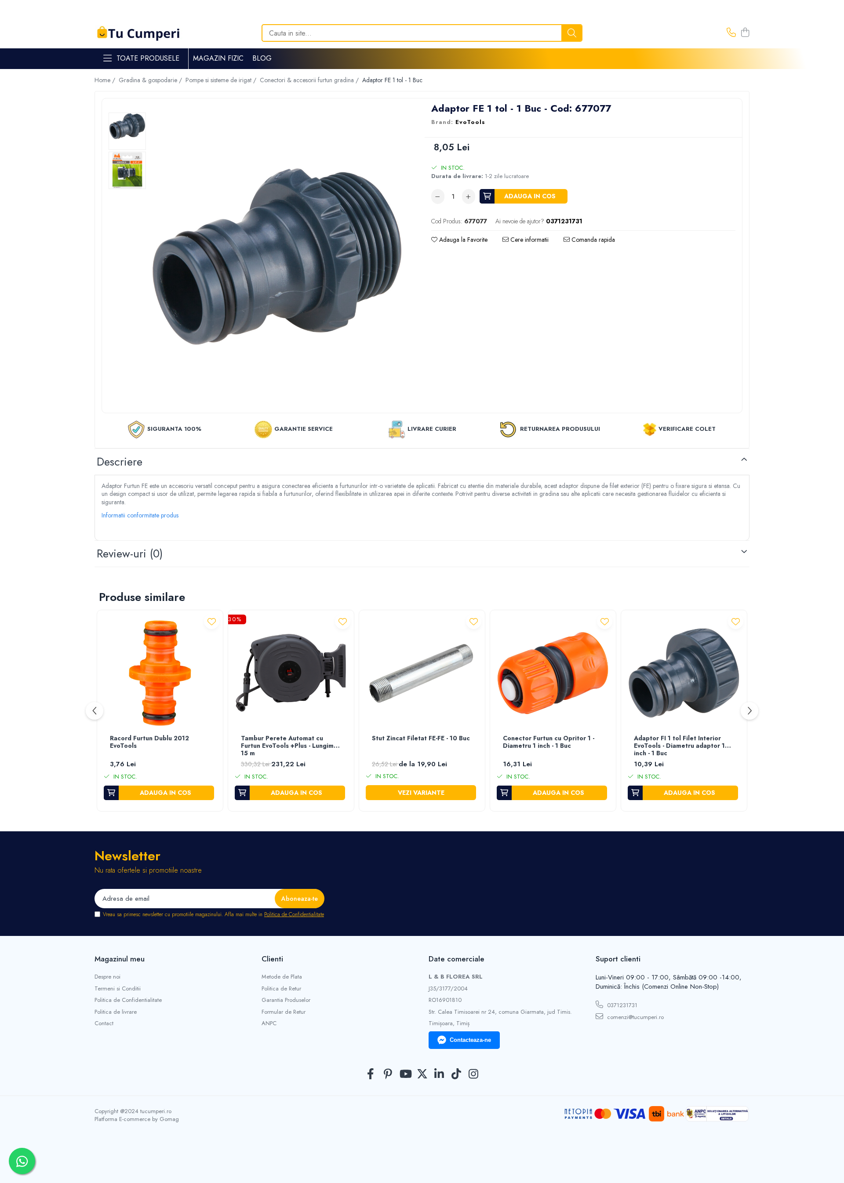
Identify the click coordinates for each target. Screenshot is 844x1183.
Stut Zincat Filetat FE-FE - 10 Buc (421, 739)
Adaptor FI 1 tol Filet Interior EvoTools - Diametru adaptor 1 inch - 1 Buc (679, 746)
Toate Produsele (147, 58)
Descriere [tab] (119, 461)
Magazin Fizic (218, 58)
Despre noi (107, 977)
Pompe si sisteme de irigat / (222, 80)
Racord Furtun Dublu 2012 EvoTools (149, 742)
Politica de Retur (281, 989)
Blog (262, 58)
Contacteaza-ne (470, 1040)
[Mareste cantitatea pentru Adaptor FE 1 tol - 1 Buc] (468, 196)
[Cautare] (571, 33)
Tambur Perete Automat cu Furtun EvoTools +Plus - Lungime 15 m (289, 746)
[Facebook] (370, 1074)
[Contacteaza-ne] (731, 33)
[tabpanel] (277, 257)
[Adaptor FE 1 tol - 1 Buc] (277, 257)
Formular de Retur (284, 1012)
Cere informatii (529, 239)
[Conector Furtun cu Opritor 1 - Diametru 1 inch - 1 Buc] (553, 673)
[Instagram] (473, 1074)
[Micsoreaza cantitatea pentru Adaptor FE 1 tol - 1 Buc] (437, 196)
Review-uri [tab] (130, 553)
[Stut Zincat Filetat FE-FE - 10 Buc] (422, 673)
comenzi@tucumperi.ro (634, 1017)
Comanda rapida (592, 239)
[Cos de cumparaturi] (744, 33)
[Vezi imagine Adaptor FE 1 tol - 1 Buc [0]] (127, 126)
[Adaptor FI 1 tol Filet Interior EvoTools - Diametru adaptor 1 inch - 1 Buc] (684, 673)
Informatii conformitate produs (140, 515)
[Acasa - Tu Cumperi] (138, 33)
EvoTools (470, 122)
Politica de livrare (116, 1012)
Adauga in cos (530, 196)
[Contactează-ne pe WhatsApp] (22, 1161)
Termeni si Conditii (118, 989)
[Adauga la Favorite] (211, 621)
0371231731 (621, 1005)
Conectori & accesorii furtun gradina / (310, 80)
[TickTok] (456, 1074)
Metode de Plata (282, 977)
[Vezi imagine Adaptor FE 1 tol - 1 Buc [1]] (127, 170)
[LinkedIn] (439, 1074)
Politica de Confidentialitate (294, 914)
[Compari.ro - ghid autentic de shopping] (421, 1162)
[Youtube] (405, 1074)
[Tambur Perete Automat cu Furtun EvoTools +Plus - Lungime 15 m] (291, 673)
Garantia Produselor (286, 1000)
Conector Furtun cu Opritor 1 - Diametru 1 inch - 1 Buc (548, 742)
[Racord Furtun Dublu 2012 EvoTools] (160, 673)
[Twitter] (422, 1074)
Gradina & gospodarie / (151, 80)
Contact (104, 1023)
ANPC (269, 1023)
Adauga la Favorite (462, 239)
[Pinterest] (388, 1074)
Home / (106, 80)
